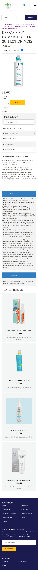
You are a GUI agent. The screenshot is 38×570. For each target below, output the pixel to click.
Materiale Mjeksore (27, 513)
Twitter (4, 565)
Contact (4, 521)
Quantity (5, 98)
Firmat (23, 517)
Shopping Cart (6, 509)
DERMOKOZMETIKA (14, 24)
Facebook (5, 561)
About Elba (24, 509)
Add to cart (18, 102)
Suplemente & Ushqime (9, 513)
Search (30, 17)
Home (4, 24)
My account (24, 505)
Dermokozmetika (7, 517)
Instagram (22, 561)
